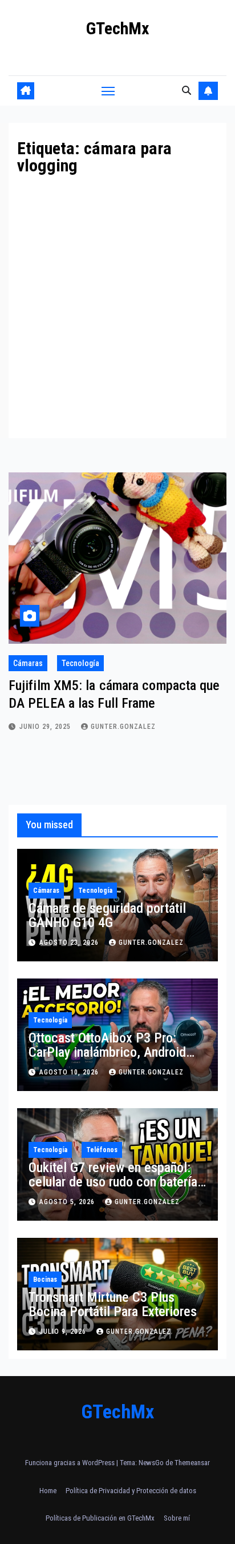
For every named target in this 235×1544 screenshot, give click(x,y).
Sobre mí (177, 1518)
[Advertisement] (117, 297)
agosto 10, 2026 (70, 1072)
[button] (186, 90)
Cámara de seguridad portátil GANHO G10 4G (107, 915)
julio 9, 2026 (63, 1332)
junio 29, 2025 (46, 727)
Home (47, 1490)
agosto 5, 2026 (68, 1202)
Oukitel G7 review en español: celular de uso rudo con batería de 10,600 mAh (113, 1182)
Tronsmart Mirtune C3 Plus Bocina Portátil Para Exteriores (113, 1304)
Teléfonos (102, 1150)
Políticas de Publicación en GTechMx (100, 1518)
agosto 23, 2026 (70, 943)
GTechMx (117, 28)
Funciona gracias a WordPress (70, 1462)
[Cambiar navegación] (108, 91)
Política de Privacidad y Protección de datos (131, 1490)
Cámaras (28, 663)
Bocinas (45, 1280)
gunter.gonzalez (123, 727)
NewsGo (151, 1462)
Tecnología (80, 663)
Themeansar (192, 1462)
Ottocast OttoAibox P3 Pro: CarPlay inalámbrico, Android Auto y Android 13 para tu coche (116, 1052)
